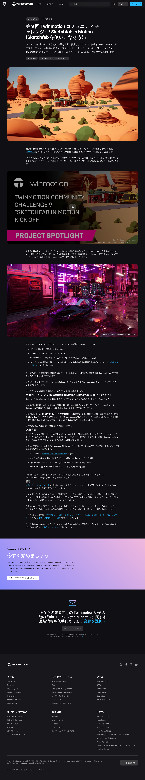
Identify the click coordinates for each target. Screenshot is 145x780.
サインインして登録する (72, 628)
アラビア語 (50, 515)
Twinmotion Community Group (54, 454)
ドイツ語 (79, 515)
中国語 (60, 515)
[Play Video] (72, 207)
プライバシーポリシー (88, 636)
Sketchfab (30, 152)
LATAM (47, 518)
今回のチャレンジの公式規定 (37, 485)
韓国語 (94, 515)
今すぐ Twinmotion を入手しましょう (23, 578)
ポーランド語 (104, 515)
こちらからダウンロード (52, 527)
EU (40, 518)
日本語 (87, 515)
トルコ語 (56, 518)
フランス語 (69, 515)
